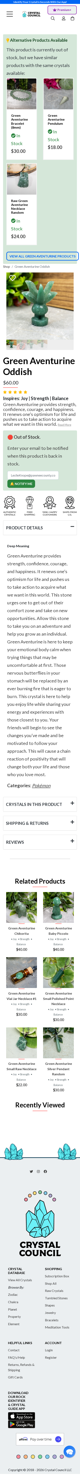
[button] (69, 1452)
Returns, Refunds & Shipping (21, 1367)
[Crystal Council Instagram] (40, 1171)
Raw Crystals (54, 1291)
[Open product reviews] (15, 392)
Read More (64, 424)
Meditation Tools (57, 1327)
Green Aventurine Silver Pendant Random (58, 1069)
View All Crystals (20, 1280)
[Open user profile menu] (64, 18)
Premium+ (64, 10)
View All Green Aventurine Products (42, 256)
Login (49, 1350)
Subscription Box (57, 1276)
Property (14, 1316)
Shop (6, 266)
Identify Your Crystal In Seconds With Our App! (40, 1)
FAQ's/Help (16, 1357)
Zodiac (13, 1294)
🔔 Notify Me (21, 484)
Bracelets (51, 1320)
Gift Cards (15, 1377)
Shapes (50, 1305)
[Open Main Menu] (9, 14)
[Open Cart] (73, 18)
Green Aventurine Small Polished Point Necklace (58, 998)
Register (51, 1357)
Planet (12, 1309)
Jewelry (50, 1313)
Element (13, 1324)
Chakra (13, 1302)
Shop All (50, 1283)
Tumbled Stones (56, 1298)
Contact (13, 1350)
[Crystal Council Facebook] (47, 1171)
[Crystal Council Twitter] (33, 1171)
